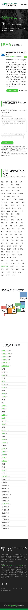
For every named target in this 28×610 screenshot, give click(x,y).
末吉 (23, 228)
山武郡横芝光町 (6, 501)
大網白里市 (6, 476)
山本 (19, 272)
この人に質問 (12, 91)
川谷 (2, 208)
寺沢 (22, 237)
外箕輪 (20, 231)
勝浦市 (3, 412)
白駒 (18, 228)
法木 (7, 263)
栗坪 (12, 214)
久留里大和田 (4, 220)
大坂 (18, 196)
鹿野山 (17, 202)
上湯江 (13, 205)
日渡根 (9, 249)
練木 (18, 252)
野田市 (4, 387)
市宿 (16, 182)
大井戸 (19, 188)
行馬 (8, 211)
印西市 (4, 452)
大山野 (9, 193)
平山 (7, 261)
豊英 (2, 243)
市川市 (5, 372)
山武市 (4, 470)
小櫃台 (3, 199)
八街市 (4, 449)
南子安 (12, 266)
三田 (16, 226)
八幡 (2, 275)
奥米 (13, 196)
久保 (2, 214)
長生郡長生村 (5, 510)
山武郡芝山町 (5, 498)
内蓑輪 (3, 188)
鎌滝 (23, 202)
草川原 (21, 211)
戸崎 (7, 240)
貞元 (6, 226)
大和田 (3, 196)
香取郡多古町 (5, 488)
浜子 (8, 255)
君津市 (4, 433)
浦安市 (4, 439)
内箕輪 (17, 185)
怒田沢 (8, 252)
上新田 (6, 205)
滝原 (16, 234)
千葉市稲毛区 (6, 357)
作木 (12, 237)
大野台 (3, 193)
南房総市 (5, 461)
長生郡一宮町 (6, 504)
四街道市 (5, 442)
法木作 (13, 263)
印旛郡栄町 (5, 482)
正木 (18, 263)
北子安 (14, 208)
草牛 (14, 231)
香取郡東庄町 (5, 491)
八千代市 (5, 421)
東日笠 (9, 258)
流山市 (4, 418)
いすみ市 (4, 473)
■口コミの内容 (13, 119)
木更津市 (5, 381)
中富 (17, 243)
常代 (2, 240)
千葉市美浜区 (6, 366)
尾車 (14, 258)
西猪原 (9, 246)
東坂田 (3, 258)
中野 (22, 243)
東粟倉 (14, 255)
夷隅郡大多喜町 (6, 522)
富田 (17, 240)
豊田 (22, 240)
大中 (6, 234)
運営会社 (3, 588)
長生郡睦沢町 (5, 507)
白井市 (4, 455)
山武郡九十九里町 (6, 495)
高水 (11, 234)
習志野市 (5, 406)
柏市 (4, 409)
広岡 (12, 261)
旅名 (21, 234)
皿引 (11, 226)
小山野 (11, 223)
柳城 (2, 272)
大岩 (2, 191)
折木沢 (9, 199)
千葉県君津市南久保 (11, 57)
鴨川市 (3, 427)
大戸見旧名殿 (15, 191)
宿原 (8, 228)
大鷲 (14, 193)
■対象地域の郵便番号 (14, 111)
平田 (2, 261)
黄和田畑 (14, 211)
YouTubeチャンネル (6, 590)
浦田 (8, 188)
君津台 (3, 211)
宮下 (2, 269)
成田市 (4, 393)
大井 (13, 188)
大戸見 (8, 191)
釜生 (18, 205)
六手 (12, 269)
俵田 (2, 237)
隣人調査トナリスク (18, 588)
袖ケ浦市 (4, 445)
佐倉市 (4, 396)
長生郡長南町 (5, 519)
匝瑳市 (3, 464)
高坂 (2, 223)
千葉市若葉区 (6, 360)
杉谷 (2, 231)
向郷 (7, 269)
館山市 (3, 378)
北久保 (8, 208)
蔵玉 (7, 214)
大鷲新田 (20, 193)
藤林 (22, 261)
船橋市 (5, 375)
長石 (7, 243)
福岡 (17, 261)
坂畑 (22, 223)
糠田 (14, 249)
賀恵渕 (15, 199)
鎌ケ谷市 (5, 430)
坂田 (17, 223)
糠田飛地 (20, 249)
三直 (17, 266)
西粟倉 (3, 246)
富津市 (3, 436)
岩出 (7, 185)
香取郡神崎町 (5, 485)
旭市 (3, 403)
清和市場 (8, 231)
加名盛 (11, 202)
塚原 (7, 237)
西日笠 (3, 249)
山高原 (8, 272)
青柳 (2, 182)
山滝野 (14, 272)
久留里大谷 (13, 217)
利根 (12, 240)
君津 (19, 208)
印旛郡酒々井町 (6, 479)
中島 (12, 243)
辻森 (17, 237)
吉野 (13, 275)
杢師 (17, 269)
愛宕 (7, 182)
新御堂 (21, 226)
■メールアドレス (13, 134)
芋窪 (2, 185)
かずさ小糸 (4, 202)
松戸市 (5, 384)
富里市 (4, 458)
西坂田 (15, 246)
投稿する (7, 143)
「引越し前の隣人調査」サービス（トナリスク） (12, 566)
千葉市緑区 (6, 363)
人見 (19, 258)
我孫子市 (5, 424)
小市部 (12, 220)
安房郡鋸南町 (5, 528)
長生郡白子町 (5, 513)
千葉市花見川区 (7, 354)
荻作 (8, 196)
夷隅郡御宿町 (5, 525)
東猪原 (20, 255)
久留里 (17, 214)
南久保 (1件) (4, 266)
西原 (20, 246)
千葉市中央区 (6, 350)
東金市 (3, 400)
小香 (13, 228)
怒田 (2, 252)
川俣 (23, 205)
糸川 (21, 182)
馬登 (23, 263)
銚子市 (3, 369)
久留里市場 (4, 217)
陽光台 (8, 275)
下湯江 (3, 228)
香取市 (3, 467)
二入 (2, 263)
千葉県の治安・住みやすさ (10, 19)
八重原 (22, 269)
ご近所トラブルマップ (7, 17)
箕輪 (22, 266)
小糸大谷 (19, 220)
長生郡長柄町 (5, 516)
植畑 (12, 185)
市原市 (4, 415)
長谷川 (3, 255)
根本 (13, 252)
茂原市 (3, 390)
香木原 (21, 199)
